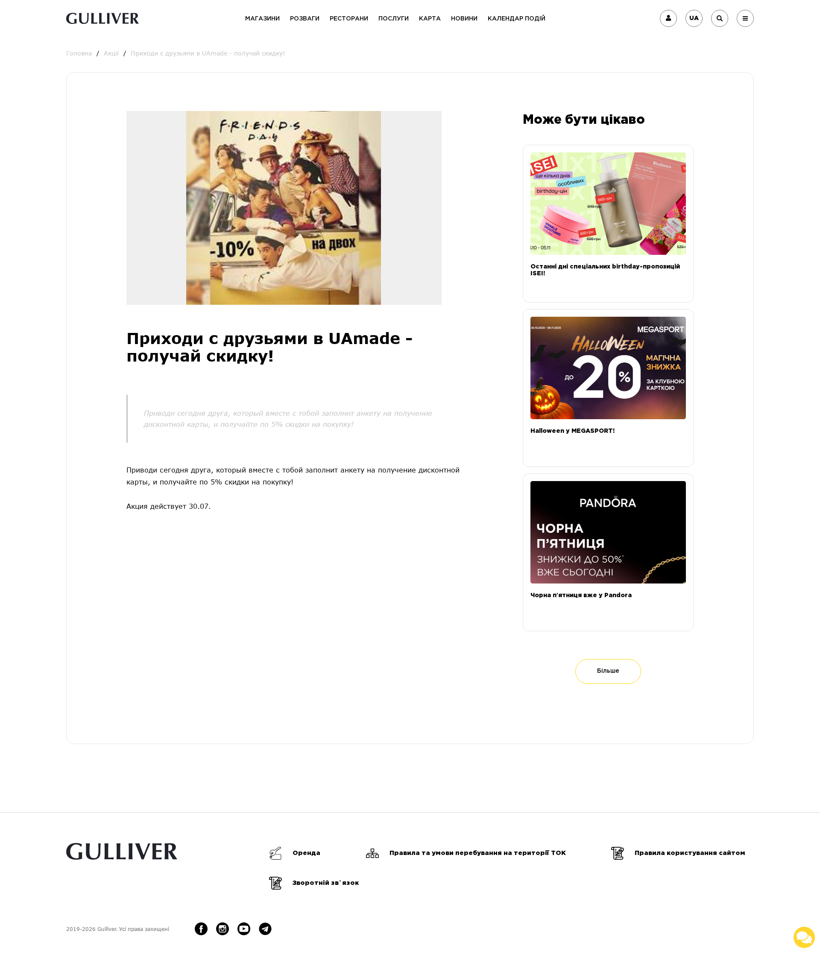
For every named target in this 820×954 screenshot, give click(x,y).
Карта (430, 18)
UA (694, 18)
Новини (464, 18)
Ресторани (349, 18)
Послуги (393, 18)
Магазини (262, 18)
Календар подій (516, 18)
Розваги (304, 18)
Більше (608, 671)
